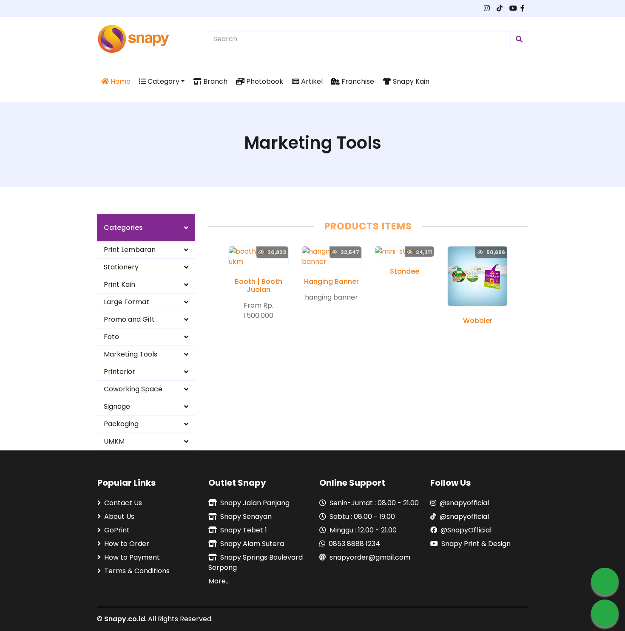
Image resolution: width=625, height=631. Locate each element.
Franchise (357, 81)
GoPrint (117, 530)
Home (120, 81)
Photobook (263, 81)
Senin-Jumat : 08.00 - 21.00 (374, 503)
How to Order (126, 544)
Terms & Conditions (137, 571)
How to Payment (132, 557)
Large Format (126, 302)
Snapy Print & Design (476, 544)
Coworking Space (133, 389)
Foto (111, 337)
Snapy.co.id (124, 619)
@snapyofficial (464, 503)
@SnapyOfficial (465, 530)
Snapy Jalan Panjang (255, 503)
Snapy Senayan (246, 516)
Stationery (121, 267)
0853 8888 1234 (354, 544)
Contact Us (123, 503)
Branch (214, 81)
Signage (117, 406)
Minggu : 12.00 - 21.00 (363, 530)
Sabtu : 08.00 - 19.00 (362, 516)
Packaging (121, 424)
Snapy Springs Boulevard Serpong (255, 562)
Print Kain (119, 284)
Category (162, 81)
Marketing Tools (130, 354)
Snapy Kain (410, 81)
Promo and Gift (129, 319)
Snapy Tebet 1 (243, 530)
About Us (119, 516)
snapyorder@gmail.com (370, 557)
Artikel (311, 81)
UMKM (114, 441)
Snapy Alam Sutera (252, 544)
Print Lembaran (130, 250)
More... (219, 581)
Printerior (119, 371)
